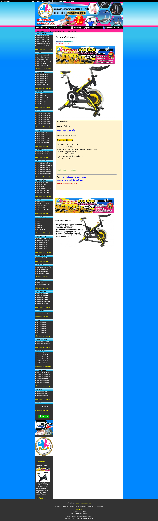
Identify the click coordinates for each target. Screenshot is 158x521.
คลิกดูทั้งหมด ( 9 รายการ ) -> (42, 146)
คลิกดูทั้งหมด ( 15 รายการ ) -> (43, 107)
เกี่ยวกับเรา (54, 1)
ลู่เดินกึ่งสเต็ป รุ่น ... (42, 102)
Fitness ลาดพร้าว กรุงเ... (43, 41)
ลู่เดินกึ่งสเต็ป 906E (42, 93)
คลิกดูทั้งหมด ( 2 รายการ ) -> (42, 157)
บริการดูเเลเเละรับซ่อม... (43, 380)
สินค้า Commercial (41, 291)
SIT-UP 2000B (41, 229)
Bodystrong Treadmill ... (43, 303)
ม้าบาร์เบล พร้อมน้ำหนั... (43, 204)
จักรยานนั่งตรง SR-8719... (44, 117)
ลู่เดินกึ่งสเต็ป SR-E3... (43, 97)
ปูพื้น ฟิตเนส (39, 389)
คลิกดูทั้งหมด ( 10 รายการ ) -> (43, 252)
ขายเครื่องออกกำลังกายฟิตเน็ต (63, 506)
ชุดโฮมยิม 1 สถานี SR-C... (44, 167)
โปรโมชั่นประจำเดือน (41, 351)
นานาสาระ (38, 403)
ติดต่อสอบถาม (62, 1)
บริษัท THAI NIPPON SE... (44, 61)
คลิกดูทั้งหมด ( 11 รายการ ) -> (43, 177)
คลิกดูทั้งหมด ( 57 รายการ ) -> (43, 69)
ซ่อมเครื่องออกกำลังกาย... (44, 374)
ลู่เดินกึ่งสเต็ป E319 (42, 95)
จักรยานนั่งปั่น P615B (42, 355)
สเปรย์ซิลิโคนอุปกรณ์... (42, 339)
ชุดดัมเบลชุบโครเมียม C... (44, 240)
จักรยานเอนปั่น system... (43, 142)
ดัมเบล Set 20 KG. (42, 248)
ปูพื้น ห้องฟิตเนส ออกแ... (43, 391)
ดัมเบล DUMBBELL (41, 236)
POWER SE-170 (41, 184)
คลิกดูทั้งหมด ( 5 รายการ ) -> (42, 213)
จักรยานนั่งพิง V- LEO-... (43, 140)
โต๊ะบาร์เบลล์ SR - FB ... (43, 208)
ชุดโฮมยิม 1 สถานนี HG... (44, 163)
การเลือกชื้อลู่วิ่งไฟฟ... (43, 407)
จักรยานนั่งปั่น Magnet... (43, 353)
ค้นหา (38, 1)
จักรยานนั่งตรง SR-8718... (44, 115)
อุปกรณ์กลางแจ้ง (41, 322)
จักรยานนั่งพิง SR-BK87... (44, 138)
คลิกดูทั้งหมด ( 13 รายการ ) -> (43, 196)
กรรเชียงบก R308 (41, 282)
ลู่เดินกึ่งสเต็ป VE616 (42, 100)
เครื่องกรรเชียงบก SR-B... (44, 284)
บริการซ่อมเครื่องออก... (42, 370)
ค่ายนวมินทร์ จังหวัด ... (43, 57)
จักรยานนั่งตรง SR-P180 (43, 121)
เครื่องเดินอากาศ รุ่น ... (43, 273)
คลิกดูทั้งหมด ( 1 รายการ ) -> (42, 261)
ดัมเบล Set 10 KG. (42, 242)
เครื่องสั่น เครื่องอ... (41, 265)
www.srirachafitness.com (43, 31)
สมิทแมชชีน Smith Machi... (44, 188)
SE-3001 (39, 227)
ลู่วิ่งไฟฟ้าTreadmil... (41, 72)
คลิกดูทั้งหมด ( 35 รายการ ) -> (43, 88)
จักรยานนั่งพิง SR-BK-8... (43, 136)
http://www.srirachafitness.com (83, 503)
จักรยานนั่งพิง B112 (42, 132)
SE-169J (39, 225)
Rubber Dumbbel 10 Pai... (44, 238)
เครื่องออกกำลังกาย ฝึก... (43, 206)
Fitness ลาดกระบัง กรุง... (43, 39)
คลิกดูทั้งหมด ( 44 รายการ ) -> (43, 307)
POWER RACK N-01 (42, 182)
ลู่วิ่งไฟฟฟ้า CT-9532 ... (43, 84)
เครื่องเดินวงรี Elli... (41, 91)
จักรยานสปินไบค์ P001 (43, 152)
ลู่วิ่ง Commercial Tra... (43, 74)
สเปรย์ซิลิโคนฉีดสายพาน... (44, 343)
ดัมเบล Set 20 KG (42, 246)
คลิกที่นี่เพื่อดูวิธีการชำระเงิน (67, 184)
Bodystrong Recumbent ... (44, 301)
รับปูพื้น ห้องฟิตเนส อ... (43, 395)
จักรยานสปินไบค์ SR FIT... (44, 154)
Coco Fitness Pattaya (43, 37)
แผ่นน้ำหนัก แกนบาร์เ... (42, 255)
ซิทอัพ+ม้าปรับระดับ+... (42, 217)
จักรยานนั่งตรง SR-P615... (44, 123)
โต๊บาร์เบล (38, 199)
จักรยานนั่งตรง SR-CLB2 (43, 119)
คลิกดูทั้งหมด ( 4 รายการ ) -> (42, 277)
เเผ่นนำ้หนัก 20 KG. (42, 258)
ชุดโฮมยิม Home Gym (42, 161)
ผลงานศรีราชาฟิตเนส (41, 33)
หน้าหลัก (33, 1)
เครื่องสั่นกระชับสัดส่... (43, 271)
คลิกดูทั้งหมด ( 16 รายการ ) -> (43, 336)
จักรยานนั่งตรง (39, 111)
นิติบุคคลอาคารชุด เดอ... (43, 59)
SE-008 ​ (39, 221)
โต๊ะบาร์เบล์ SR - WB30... (44, 210)
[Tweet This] (67, 42)
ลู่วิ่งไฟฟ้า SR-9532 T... (43, 361)
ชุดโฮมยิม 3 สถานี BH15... (44, 169)
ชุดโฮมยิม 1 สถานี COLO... (44, 165)
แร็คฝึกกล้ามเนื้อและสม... (44, 190)
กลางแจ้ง (38, 320)
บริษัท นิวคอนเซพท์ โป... (43, 63)
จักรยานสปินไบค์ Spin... (42, 149)
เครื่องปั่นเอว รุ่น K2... (42, 269)
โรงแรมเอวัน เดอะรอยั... (43, 55)
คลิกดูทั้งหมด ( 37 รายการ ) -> (43, 233)
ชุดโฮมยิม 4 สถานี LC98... (44, 171)
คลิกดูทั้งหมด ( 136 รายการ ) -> (43, 49)
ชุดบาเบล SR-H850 (42, 201)
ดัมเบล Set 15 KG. (42, 244)
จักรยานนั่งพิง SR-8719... (43, 134)
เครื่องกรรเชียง (39, 280)
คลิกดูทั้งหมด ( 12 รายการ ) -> (43, 127)
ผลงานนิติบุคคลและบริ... (42, 53)
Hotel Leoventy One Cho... (44, 43)
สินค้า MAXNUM (40, 311)
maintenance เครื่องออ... (43, 45)
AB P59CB (40, 219)
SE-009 (39, 223)
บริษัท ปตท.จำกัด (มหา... (43, 65)
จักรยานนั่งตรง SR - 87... (43, 113)
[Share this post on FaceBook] (58, 42)
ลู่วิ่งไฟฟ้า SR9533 (42, 363)
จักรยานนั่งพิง (39, 130)
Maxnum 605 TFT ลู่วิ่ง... (43, 313)
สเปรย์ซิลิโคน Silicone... (43, 341)
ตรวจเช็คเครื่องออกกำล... (44, 35)
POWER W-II (40, 186)
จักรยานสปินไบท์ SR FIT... (44, 357)
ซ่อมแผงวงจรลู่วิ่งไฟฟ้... (43, 378)
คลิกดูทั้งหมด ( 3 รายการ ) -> (42, 399)
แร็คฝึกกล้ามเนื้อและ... (41, 180)
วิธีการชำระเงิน (46, 1)
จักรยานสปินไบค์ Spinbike (59, 31)
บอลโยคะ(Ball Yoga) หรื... (44, 267)
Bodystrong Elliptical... (43, 297)
